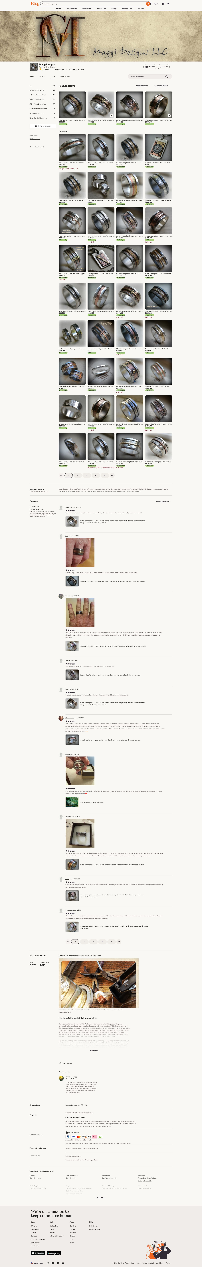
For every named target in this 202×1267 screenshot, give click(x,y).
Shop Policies (65, 77)
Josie (67, 754)
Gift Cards (140, 8)
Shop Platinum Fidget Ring (74, 1193)
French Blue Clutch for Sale (147, 1178)
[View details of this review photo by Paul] (80, 612)
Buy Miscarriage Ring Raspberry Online (79, 1188)
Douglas (68, 910)
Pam (66, 536)
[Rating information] (40, 69)
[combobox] (93, 3)
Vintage (114, 8)
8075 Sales (33, 135)
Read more (94, 1051)
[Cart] (168, 3)
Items (32, 77)
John (67, 879)
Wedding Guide (127, 8)
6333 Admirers (35, 139)
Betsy (67, 689)
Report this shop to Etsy (38, 147)
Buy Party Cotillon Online (38, 1188)
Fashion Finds (101, 8)
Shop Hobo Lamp (35, 1178)
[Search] (148, 3)
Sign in (156, 4)
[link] (61, 475)
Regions (168, 1263)
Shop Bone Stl (70, 1178)
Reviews (42, 77)
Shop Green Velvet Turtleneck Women (114, 1188)
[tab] (43, 85)
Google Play (54, 1253)
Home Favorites (87, 8)
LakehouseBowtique (145, 1188)
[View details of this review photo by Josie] (80, 770)
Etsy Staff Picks (71, 8)
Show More (101, 1198)
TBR (66, 660)
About (52, 77)
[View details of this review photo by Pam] (80, 552)
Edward (67, 507)
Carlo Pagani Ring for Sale (74, 1191)
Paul (66, 596)
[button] (149, 66)
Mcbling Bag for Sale (145, 1181)
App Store (38, 1253)
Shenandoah (69, 718)
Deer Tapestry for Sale (109, 1178)
